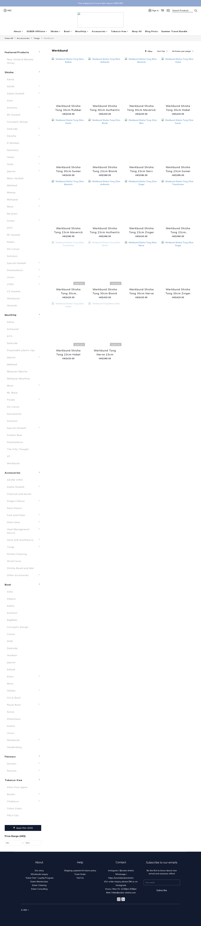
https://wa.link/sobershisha (120, 878)
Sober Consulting (39, 889)
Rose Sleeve (14, 508)
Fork (46, 516)
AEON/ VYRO (15, 479)
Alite (10, 100)
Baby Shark (51, 408)
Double (48, 450)
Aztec (47, 706)
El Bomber (13, 142)
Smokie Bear (14, 435)
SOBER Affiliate (36, 31)
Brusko (11, 794)
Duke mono (51, 734)
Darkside (12, 128)
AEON (10, 86)
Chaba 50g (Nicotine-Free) (57, 822)
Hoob (10, 164)
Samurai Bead (52, 372)
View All (9, 38)
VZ (8, 456)
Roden (11, 241)
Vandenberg (14, 747)
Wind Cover (14, 561)
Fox (46, 457)
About (17, 31)
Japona (11, 171)
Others (48, 590)
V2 (46, 387)
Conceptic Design (55, 541)
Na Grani (12, 213)
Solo (46, 692)
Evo (46, 755)
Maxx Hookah (15, 178)
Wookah (12, 305)
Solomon (12, 256)
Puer (47, 779)
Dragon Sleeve (16, 501)
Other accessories (18, 575)
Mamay (11, 192)
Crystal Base (52, 523)
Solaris (11, 725)
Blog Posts (151, 31)
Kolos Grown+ (52, 685)
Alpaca (11, 598)
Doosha (11, 135)
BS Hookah (13, 114)
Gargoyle (49, 464)
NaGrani (49, 601)
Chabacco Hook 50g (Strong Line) (56, 811)
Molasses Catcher (55, 576)
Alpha (48, 530)
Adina (10, 79)
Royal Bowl (14, 704)
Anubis (48, 401)
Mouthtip (80, 31)
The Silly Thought (18, 449)
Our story (39, 870)
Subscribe (161, 890)
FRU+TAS (13, 815)
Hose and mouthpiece (20, 539)
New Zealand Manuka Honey (20, 61)
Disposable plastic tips (21, 350)
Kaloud (11, 669)
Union (10, 277)
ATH (9, 336)
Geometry (13, 150)
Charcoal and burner (19, 493)
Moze (10, 206)
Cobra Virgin (14, 808)
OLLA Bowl (14, 697)
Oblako (11, 690)
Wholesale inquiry (39, 874)
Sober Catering (39, 885)
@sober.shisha (127, 870)
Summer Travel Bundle (174, 31)
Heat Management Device (18, 531)
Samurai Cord (52, 379)
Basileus (49, 713)
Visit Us (80, 878)
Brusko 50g (51, 795)
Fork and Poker (16, 515)
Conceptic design (17, 121)
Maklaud (12, 185)
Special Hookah (16, 263)
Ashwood (12, 329)
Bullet (47, 422)
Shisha (54, 31)
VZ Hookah (13, 291)
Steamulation (15, 270)
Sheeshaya (13, 718)
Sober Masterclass (39, 881)
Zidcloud (49, 608)
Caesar (48, 720)
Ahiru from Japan (17, 787)
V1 (46, 394)
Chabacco (13, 801)
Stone (47, 699)
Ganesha (49, 471)
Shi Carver (13, 248)
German (11, 763)
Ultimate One (52, 299)
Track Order (80, 874)
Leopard (49, 478)
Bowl (67, 31)
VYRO (10, 284)
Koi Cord (49, 365)
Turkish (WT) (52, 741)
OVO (10, 227)
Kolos (10, 676)
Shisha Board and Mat (20, 568)
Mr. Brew (12, 392)
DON (10, 641)
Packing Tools (52, 583)
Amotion (12, 107)
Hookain (12, 655)
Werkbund (49, 38)
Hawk (10, 157)
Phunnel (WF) (52, 748)
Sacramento (14, 413)
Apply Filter (24, 828)
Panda (11, 399)
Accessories (98, 31)
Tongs (37, 38)
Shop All (137, 31)
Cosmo (11, 634)
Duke (47, 727)
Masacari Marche (17, 371)
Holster (48, 765)
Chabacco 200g (53, 802)
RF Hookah (13, 234)
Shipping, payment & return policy (80, 870)
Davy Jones (51, 443)
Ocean (11, 220)
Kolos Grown (51, 677)
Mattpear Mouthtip (18, 378)
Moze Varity (51, 502)
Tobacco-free (118, 31)
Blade (47, 562)
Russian (11, 770)
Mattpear (12, 199)
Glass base (13, 522)
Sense (10, 711)
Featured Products (17, 52)
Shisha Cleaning (17, 554)
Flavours (10, 756)
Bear (47, 415)
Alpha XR (50, 488)
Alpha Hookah (15, 93)
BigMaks (12, 619)
